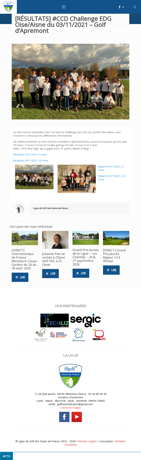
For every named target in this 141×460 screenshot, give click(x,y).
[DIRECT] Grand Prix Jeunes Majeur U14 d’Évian (114, 255)
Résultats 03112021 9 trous (30, 154)
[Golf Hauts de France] (8, 10)
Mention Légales (87, 441)
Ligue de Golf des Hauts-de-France (50, 208)
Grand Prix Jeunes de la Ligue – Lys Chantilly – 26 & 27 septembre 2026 (86, 257)
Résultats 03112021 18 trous (30, 160)
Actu (6, 456)
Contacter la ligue (70, 407)
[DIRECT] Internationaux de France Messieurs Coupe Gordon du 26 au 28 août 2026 (24, 259)
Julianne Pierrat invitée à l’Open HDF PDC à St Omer (53, 259)
